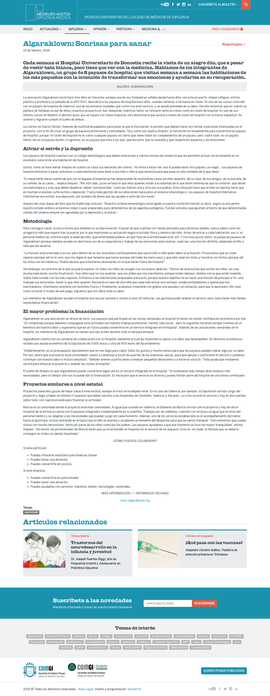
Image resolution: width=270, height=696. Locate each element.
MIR (185, 642)
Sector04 (134, 689)
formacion (219, 636)
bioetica (79, 636)
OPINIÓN (100, 29)
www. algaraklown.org (135, 500)
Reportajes (232, 44)
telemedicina (178, 647)
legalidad (128, 642)
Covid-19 (141, 636)
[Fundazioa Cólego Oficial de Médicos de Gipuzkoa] (91, 670)
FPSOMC (236, 636)
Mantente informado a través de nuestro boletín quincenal (92, 603)
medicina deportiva (166, 642)
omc (237, 642)
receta (115, 647)
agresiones (35, 636)
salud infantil (31, 512)
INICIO (28, 29)
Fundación (36, 642)
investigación (95, 642)
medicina (143, 642)
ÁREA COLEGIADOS (226, 29)
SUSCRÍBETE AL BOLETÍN (217, 4)
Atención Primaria (57, 636)
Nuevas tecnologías (217, 642)
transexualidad (200, 647)
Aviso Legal (85, 689)
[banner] (48, 12)
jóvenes (113, 642)
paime (80, 647)
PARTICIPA (124, 29)
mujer (196, 642)
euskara (203, 636)
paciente (65, 647)
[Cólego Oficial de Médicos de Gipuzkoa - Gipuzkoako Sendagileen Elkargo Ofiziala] (45, 670)
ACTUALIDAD (49, 29)
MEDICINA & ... (152, 29)
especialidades (184, 636)
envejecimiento (161, 636)
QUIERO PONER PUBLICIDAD (224, 671)
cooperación (123, 636)
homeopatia (55, 642)
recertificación (97, 647)
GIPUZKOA (76, 29)
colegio (106, 636)
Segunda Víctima (155, 647)
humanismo (75, 642)
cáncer (93, 636)
